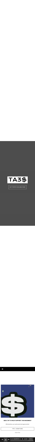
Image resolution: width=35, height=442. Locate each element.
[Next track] (8, 439)
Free (31, 439)
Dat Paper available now (17, 187)
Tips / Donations (17, 429)
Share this (17, 432)
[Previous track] (2, 439)
